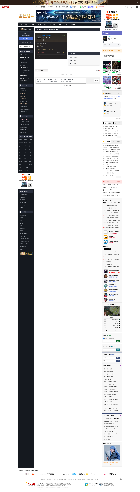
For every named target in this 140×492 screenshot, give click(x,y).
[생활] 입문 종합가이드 (109, 396)
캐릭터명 (112, 338)
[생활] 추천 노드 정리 (108, 401)
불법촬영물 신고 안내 (81, 479)
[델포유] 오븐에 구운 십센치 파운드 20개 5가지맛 (112, 195)
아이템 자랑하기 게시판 (25, 109)
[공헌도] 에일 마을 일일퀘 (109, 389)
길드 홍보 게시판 (23, 106)
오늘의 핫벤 (22, 197)
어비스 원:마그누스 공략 (109, 374)
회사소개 (43, 479)
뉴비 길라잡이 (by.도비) (109, 436)
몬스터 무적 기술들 (108, 369)
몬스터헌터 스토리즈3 (24, 241)
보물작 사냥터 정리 (108, 379)
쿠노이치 (26, 149)
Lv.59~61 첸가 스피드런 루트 (110, 394)
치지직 (21, 217)
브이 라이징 (22, 236)
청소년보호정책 (71, 479)
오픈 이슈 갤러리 (23, 194)
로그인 (126, 7)
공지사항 (97, 479)
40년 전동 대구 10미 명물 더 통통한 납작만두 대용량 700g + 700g (112, 184)
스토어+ (119, 50)
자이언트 (21, 143)
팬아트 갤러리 (23, 132)
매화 (25, 146)
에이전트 (26, 170)
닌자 (30, 149)
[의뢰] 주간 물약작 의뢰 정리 (110, 381)
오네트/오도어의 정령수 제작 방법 (111, 391)
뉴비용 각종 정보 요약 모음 (109, 439)
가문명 (105, 338)
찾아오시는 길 (90, 479)
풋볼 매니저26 (23, 249)
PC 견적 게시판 (23, 205)
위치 (20, 149)
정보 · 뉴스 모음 (23, 54)
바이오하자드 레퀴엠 (24, 243)
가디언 (20, 158)
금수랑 (25, 143)
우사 (20, 164)
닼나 (20, 152)
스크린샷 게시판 (23, 127)
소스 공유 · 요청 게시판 (25, 122)
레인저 (25, 139)
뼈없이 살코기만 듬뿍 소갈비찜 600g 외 (111, 192)
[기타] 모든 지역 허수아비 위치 (110, 408)
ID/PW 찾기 (29, 42)
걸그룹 (21, 223)
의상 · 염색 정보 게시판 (25, 124)
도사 (20, 167)
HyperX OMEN (23, 233)
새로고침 (117, 118)
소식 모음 (23, 60)
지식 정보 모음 (24, 73)
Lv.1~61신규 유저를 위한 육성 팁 (111, 426)
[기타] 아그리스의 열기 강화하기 (111, 410)
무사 (30, 143)
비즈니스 (49, 479)
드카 (30, 161)
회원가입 (23, 42)
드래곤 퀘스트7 (23, 246)
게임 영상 (22, 230)
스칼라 (30, 164)
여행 (21, 225)
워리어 (20, 139)
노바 (30, 158)
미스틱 (30, 152)
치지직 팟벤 (22, 88)
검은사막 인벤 (27, 29)
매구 (25, 164)
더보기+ (119, 93)
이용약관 (54, 479)
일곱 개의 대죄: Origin (24, 238)
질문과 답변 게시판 (24, 101)
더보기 (115, 331)
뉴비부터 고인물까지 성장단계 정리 (111, 418)
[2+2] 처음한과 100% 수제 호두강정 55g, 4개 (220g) (112, 190)
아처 (25, 155)
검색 (31, 46)
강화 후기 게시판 (23, 111)
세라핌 (20, 170)
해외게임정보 (22, 228)
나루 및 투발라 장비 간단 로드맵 (111, 421)
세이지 (20, 161)
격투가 (25, 152)
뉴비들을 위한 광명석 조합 (109, 429)
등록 (96, 80)
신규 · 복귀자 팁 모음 (25, 70)
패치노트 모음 (24, 62)
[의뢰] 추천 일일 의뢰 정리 (109, 384)
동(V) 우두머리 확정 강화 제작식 (111, 399)
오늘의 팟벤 (22, 200)
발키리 (20, 146)
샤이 (30, 155)
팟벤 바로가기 (23, 215)
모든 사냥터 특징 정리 (108, 376)
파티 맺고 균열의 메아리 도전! (110, 434)
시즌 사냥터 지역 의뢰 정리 (109, 431)
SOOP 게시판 (23, 91)
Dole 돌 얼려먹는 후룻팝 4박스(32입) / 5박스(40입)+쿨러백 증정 (112, 187)
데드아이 (26, 167)
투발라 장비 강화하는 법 (109, 423)
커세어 (25, 161)
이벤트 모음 (23, 65)
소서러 (30, 139)
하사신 (25, 158)
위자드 (30, 146)
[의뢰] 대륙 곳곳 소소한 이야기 (110, 386)
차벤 (21, 220)
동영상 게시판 (23, 129)
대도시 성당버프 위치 (108, 371)
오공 (30, 167)
